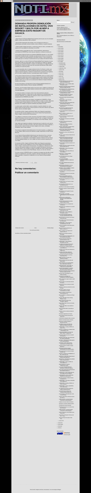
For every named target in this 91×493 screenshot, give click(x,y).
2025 (59, 48)
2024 (59, 50)
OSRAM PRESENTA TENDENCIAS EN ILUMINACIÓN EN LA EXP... (66, 92)
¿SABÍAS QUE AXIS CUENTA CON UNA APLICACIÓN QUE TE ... (66, 146)
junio (60, 73)
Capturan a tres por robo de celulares (66, 401)
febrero (60, 79)
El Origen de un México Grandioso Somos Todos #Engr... (65, 125)
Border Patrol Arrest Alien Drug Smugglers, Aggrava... (65, 301)
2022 (59, 53)
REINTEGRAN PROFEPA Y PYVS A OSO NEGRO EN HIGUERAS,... (66, 166)
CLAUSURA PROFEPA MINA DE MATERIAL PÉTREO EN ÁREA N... (66, 368)
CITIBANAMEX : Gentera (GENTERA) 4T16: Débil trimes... (66, 386)
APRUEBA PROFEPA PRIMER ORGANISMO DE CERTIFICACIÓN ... (66, 349)
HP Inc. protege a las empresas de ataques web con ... (65, 231)
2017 (59, 61)
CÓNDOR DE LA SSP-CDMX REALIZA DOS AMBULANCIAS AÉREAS (66, 373)
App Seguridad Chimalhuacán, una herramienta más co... (66, 185)
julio (60, 71)
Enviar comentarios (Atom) (26, 233)
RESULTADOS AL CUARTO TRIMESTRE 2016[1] (64, 365)
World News (67, 432)
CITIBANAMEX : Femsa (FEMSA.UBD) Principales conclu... (66, 84)
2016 (59, 422)
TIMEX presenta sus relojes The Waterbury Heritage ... (65, 258)
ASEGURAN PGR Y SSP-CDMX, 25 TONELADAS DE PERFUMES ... (66, 266)
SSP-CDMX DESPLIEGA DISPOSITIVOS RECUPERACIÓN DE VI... (67, 370)
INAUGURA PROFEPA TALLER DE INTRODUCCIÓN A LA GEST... (65, 95)
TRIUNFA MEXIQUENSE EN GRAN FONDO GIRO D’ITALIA (66, 202)
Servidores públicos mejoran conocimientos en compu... (64, 290)
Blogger (59, 489)
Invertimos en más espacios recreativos (66, 186)
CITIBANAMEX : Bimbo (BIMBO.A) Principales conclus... (65, 212)
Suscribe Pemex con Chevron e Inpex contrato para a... (66, 182)
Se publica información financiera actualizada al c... (65, 122)
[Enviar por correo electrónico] (31, 162)
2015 (59, 424)
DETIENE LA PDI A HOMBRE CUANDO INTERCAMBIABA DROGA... (66, 168)
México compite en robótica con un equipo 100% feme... (65, 114)
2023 (59, 51)
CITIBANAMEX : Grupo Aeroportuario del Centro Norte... (66, 149)
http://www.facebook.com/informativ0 (64, 41)
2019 (59, 58)
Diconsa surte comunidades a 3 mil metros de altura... (66, 274)
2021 (59, 55)
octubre (60, 66)
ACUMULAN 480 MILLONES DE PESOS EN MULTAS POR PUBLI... (66, 253)
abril (60, 76)
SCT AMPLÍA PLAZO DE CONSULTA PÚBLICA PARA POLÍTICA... (66, 389)
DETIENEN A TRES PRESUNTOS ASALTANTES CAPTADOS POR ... (66, 343)
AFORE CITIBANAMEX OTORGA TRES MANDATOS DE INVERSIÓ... (66, 127)
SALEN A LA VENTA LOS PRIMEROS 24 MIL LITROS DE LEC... (67, 354)
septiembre (61, 68)
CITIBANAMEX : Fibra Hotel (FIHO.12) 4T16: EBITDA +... (66, 151)
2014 (59, 426)
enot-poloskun (46, 489)
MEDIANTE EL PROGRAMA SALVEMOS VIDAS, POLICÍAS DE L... (67, 360)
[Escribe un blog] (32, 162)
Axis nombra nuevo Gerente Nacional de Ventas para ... (66, 221)
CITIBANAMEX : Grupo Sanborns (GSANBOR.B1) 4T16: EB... (65, 223)
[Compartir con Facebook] (35, 162)
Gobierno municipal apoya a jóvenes (66, 319)
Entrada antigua (50, 227)
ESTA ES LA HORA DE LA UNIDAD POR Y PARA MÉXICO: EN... (67, 330)
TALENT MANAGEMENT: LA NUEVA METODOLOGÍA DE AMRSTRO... (66, 269)
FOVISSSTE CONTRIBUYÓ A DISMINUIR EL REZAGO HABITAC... (66, 277)
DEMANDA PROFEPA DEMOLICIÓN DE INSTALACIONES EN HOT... (66, 87)
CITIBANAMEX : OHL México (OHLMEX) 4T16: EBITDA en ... (67, 381)
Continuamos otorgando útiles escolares (67, 318)
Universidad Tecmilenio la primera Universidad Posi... (65, 255)
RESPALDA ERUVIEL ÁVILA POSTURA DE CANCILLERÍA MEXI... (66, 338)
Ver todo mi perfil (67, 434)
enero (60, 420)
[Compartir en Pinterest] (36, 162)
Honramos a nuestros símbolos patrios (66, 403)
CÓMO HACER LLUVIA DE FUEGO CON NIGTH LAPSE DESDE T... (66, 400)
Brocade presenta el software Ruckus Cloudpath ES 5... (66, 378)
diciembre (61, 63)
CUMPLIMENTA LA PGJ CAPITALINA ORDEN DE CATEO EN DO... (66, 376)
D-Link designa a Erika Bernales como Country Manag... (66, 394)
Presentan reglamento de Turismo (65, 313)
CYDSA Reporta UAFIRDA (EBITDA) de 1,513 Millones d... (66, 247)
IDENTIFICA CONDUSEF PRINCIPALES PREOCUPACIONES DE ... (67, 357)
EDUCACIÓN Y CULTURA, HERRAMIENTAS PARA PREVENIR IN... (66, 194)
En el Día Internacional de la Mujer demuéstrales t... (65, 157)
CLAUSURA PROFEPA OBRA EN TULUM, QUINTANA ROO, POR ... (66, 215)
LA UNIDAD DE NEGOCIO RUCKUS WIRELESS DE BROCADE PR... (66, 245)
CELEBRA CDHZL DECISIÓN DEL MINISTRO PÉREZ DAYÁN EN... (65, 325)
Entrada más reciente (19, 227)
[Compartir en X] (33, 162)
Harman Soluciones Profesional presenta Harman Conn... (65, 239)
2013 (59, 427)
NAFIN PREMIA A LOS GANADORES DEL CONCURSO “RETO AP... (66, 263)
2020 (59, 56)
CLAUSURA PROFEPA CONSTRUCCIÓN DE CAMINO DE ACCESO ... (66, 160)
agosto (60, 69)
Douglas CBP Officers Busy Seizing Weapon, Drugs (66, 298)
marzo (60, 78)
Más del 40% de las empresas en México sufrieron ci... (65, 229)
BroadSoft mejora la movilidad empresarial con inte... (65, 210)
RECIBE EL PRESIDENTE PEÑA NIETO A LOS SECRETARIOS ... (66, 341)
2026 (59, 46)
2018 (59, 60)
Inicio (35, 227)
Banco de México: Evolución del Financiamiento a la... (65, 293)
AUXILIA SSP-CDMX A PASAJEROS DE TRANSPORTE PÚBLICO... (66, 103)
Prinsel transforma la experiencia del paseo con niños (66, 117)
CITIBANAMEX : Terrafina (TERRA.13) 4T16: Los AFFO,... (66, 384)
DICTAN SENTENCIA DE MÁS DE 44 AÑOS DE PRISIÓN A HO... (66, 82)
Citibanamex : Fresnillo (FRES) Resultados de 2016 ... (65, 154)
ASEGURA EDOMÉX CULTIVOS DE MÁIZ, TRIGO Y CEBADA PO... (66, 333)
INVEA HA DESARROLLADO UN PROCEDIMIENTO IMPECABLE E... (66, 177)
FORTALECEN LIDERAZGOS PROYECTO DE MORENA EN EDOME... (65, 198)
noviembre (61, 64)
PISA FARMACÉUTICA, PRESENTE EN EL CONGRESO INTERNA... (66, 90)
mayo (60, 74)
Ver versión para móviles (34, 230)
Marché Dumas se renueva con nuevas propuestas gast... (66, 218)
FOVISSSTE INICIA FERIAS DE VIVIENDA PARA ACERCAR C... (65, 392)
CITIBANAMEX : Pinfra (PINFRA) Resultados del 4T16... (65, 242)
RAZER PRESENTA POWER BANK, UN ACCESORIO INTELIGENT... (66, 237)
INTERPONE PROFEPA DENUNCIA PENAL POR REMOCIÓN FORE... (66, 138)
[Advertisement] (34, 216)
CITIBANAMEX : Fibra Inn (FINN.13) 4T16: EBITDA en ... (66, 362)
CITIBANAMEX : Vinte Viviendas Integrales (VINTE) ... (65, 100)
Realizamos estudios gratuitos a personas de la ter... (65, 322)
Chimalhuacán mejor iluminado (65, 405)
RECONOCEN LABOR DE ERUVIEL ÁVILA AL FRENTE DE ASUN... (66, 109)
